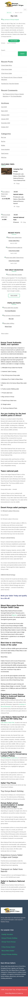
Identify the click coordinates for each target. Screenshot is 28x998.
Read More (14, 40)
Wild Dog (3, 157)
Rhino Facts (8, 326)
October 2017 (5, 127)
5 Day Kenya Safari (8, 947)
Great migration (5, 149)
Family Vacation (7, 934)
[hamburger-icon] (25, 9)
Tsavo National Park (19, 180)
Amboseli (17, 174)
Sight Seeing (4, 153)
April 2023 (4, 107)
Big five (3, 141)
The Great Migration (16, 96)
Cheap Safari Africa (6, 65)
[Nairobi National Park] (6, 214)
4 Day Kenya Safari (6, 69)
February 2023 (5, 115)
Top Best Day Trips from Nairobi (10, 83)
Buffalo (3, 145)
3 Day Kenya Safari (6, 73)
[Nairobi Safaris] (6, 191)
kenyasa (3, 43)
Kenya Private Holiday (9, 938)
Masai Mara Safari (8, 950)
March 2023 (4, 111)
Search (3, 50)
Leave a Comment (11, 43)
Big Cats (9, 12)
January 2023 (5, 119)
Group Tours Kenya (9, 942)
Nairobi (15, 203)
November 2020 (5, 123)
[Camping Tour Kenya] (6, 169)
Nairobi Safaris (18, 194)
